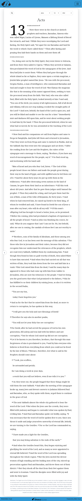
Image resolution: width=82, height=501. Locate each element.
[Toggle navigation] (77, 4)
